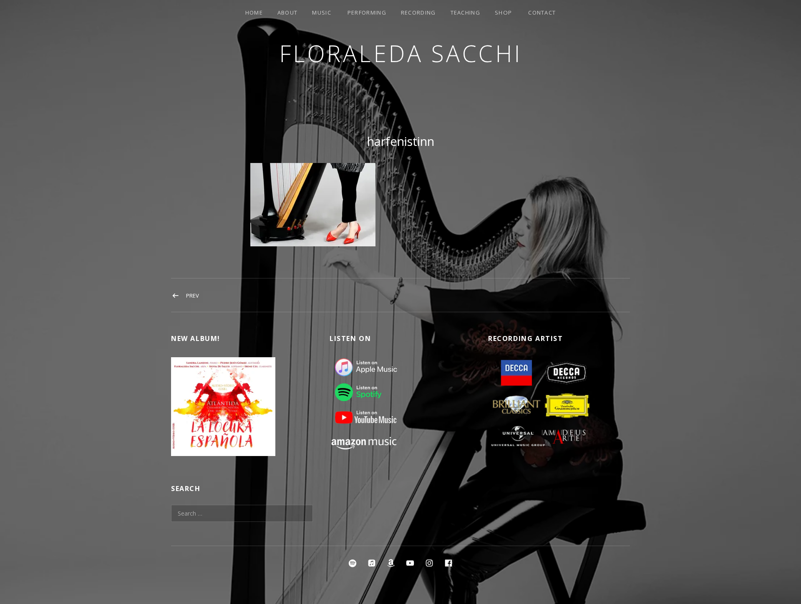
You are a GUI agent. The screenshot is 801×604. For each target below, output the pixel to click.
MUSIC (321, 12)
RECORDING (418, 12)
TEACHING (465, 12)
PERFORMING (367, 12)
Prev (192, 295)
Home (254, 12)
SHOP (503, 12)
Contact (542, 12)
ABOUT (287, 12)
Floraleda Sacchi (400, 53)
